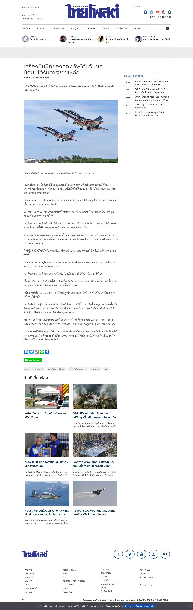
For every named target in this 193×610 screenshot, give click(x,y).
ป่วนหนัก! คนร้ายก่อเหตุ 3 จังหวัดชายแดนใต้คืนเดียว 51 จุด (150, 114)
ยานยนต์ (104, 580)
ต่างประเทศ (91, 28)
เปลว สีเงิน (42, 28)
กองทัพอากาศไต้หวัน (56, 369)
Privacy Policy (146, 585)
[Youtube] (158, 12)
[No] (189, 606)
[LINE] (165, 554)
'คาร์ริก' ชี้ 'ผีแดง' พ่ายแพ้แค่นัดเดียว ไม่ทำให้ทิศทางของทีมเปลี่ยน (151, 83)
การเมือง (26, 28)
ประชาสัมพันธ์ (68, 584)
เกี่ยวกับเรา (144, 573)
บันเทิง (106, 28)
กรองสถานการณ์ (70, 570)
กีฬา (64, 577)
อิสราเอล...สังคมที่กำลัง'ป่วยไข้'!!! (118, 41)
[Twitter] (151, 12)
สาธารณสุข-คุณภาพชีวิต (111, 584)
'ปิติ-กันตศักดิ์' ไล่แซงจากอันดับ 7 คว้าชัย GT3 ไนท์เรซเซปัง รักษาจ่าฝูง (152, 91)
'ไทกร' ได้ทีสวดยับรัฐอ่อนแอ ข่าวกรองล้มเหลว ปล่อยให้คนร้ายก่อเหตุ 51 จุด (152, 98)
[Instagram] (164, 12)
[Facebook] (145, 12)
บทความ (28, 581)
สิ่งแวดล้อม (67, 592)
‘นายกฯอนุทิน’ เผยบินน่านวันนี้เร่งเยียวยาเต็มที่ (150, 106)
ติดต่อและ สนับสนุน (147, 577)
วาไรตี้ (65, 573)
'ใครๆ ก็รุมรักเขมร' (38, 39)
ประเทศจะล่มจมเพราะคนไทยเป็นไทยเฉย (81, 41)
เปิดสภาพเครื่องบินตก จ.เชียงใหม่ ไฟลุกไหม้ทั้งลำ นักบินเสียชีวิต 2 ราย (93, 464)
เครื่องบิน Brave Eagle (77, 369)
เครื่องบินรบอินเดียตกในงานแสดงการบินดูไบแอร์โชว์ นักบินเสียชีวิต (94, 512)
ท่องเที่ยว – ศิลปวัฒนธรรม (74, 581)
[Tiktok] (170, 12)
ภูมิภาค (65, 588)
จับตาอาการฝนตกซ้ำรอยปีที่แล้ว (157, 39)
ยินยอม (128, 606)
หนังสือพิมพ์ (121, 28)
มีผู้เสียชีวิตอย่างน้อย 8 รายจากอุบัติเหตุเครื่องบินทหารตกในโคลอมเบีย (94, 415)
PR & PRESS (145, 570)
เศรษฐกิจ (75, 28)
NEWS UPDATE (134, 76)
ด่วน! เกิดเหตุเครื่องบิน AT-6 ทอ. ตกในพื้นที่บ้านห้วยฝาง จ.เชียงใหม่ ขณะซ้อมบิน (47, 514)
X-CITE (104, 576)
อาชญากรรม (106, 573)
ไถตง (106, 369)
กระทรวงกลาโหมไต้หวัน (34, 369)
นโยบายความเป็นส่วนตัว (144, 606)
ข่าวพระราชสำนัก (31, 588)
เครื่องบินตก (95, 369)
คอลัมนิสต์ (59, 28)
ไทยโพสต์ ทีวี (139, 28)
